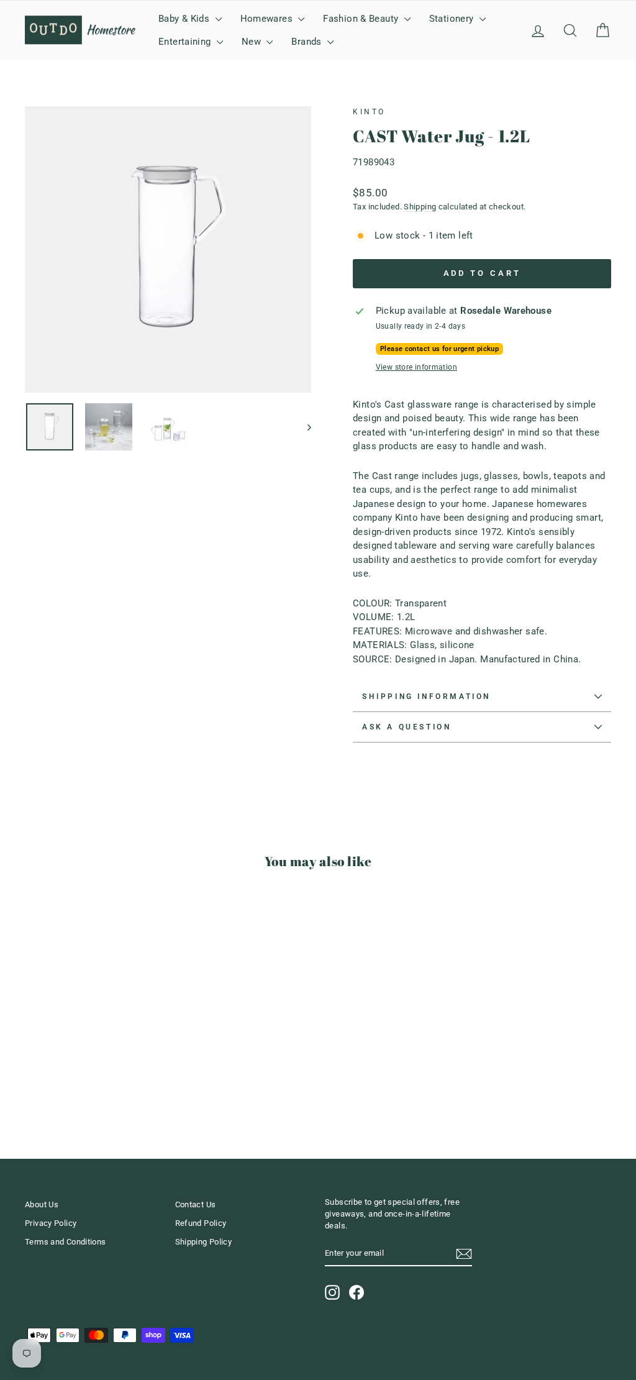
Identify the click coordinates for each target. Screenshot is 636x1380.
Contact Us (195, 1204)
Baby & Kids (185, 18)
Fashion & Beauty (362, 18)
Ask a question (406, 727)
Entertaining (186, 41)
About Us (41, 1204)
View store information (416, 367)
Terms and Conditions (65, 1241)
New (253, 41)
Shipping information (426, 696)
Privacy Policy (50, 1223)
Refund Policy (201, 1223)
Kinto (369, 111)
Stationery (452, 18)
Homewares (268, 18)
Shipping (420, 206)
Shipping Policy (203, 1241)
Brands (307, 41)
